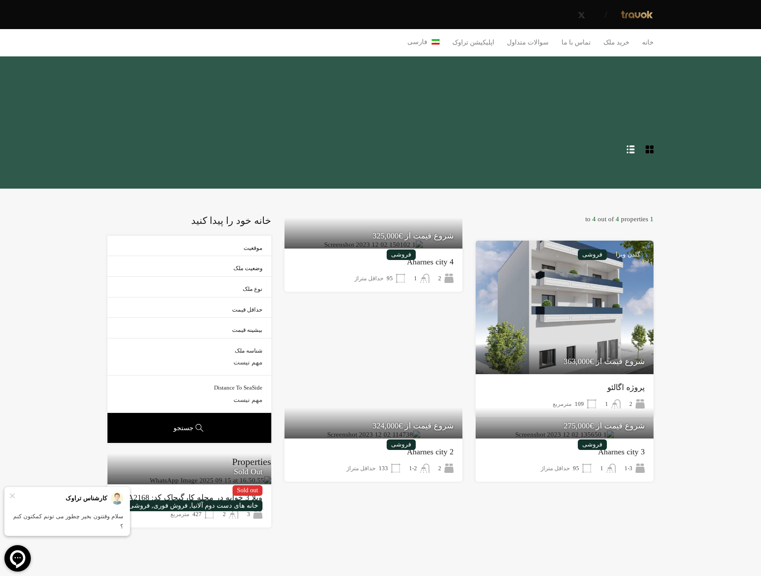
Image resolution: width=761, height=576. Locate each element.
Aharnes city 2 (430, 451)
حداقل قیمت (247, 309)
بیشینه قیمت (247, 330)
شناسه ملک (248, 350)
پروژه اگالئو (626, 387)
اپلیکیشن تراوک (473, 42)
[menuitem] (423, 42)
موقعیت (253, 248)
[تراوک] (637, 16)
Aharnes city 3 (621, 451)
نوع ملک (252, 289)
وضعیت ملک (247, 268)
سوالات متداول (528, 42)
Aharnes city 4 (430, 261)
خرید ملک (616, 42)
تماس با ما (576, 42)
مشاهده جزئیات (565, 347)
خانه (648, 42)
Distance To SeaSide (238, 387)
